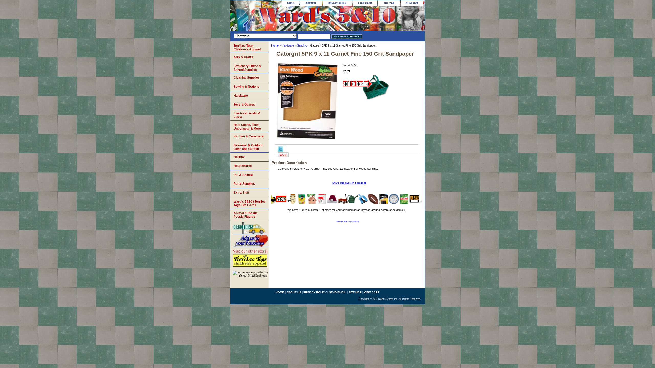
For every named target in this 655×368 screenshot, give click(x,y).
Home (275, 45)
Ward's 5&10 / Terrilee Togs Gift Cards (250, 203)
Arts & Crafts (243, 57)
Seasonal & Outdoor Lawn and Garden (248, 147)
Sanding (302, 45)
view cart (412, 2)
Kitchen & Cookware (249, 136)
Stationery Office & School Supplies (247, 68)
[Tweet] (280, 150)
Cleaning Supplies (247, 77)
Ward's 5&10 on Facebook (348, 222)
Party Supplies (244, 184)
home (290, 2)
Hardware (288, 45)
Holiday (239, 157)
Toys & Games (244, 104)
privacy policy (337, 2)
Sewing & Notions (246, 86)
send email (365, 2)
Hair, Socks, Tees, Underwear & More (247, 126)
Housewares (243, 166)
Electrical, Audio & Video (247, 115)
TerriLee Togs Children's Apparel (247, 47)
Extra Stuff (241, 192)
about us (311, 2)
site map (389, 2)
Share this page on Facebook (349, 183)
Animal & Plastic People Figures (246, 214)
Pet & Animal (243, 175)
